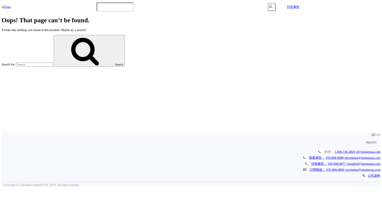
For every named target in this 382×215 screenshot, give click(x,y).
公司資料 (374, 175)
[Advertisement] (191, 103)
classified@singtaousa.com (363, 163)
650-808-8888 (335, 157)
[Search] (272, 7)
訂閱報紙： (317, 169)
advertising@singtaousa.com (362, 157)
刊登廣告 (293, 7)
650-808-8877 (337, 163)
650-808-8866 (335, 169)
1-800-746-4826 (345, 151)
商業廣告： (317, 157)
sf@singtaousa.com (368, 151)
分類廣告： (319, 163)
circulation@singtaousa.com (362, 169)
